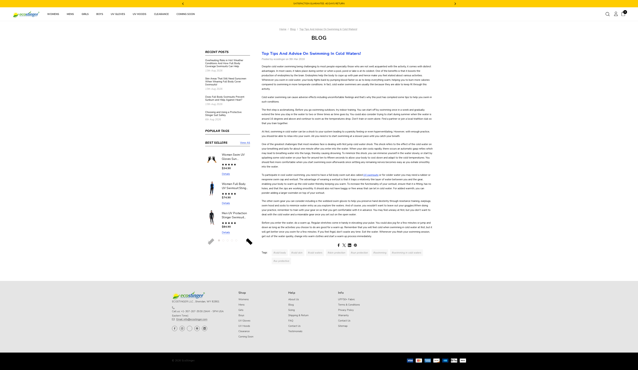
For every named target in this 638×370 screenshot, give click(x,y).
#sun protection (359, 252)
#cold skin (297, 252)
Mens (241, 304)
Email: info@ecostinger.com (191, 319)
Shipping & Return (298, 315)
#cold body (279, 252)
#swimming (379, 252)
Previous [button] (183, 3)
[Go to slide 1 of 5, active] (219, 240)
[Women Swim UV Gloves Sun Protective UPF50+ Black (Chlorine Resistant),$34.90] (211, 159)
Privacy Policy (346, 310)
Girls (240, 310)
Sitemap (343, 326)
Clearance (244, 331)
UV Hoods (244, 326)
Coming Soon (245, 336)
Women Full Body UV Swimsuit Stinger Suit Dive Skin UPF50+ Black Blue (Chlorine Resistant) (235, 186)
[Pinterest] (355, 245)
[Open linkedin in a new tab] (204, 328)
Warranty (343, 315)
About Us (293, 299)
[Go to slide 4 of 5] (232, 240)
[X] (344, 245)
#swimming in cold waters (406, 252)
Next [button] (455, 3)
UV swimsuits (370, 175)
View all (245, 142)
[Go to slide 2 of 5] (223, 240)
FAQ (290, 320)
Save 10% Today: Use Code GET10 (319, 3)
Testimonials (295, 331)
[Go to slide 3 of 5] (228, 240)
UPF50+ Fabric (346, 299)
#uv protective (281, 261)
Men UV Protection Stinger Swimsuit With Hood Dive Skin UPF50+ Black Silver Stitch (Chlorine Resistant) (235, 215)
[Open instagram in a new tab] (182, 328)
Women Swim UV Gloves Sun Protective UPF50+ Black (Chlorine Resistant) (234, 157)
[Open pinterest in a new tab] (197, 328)
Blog (291, 304)
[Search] (608, 14)
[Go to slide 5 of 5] (236, 240)
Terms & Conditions (349, 304)
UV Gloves (244, 320)
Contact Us (294, 326)
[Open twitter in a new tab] (189, 328)
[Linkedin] (349, 245)
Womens (243, 299)
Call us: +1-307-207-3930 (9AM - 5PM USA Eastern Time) (198, 313)
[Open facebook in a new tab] (174, 328)
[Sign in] (615, 13)
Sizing (291, 310)
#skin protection (336, 252)
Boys (241, 315)
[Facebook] (338, 245)
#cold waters (315, 252)
